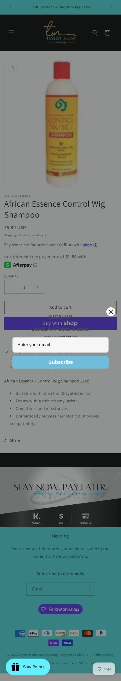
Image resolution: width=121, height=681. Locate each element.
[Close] (111, 311)
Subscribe (60, 362)
